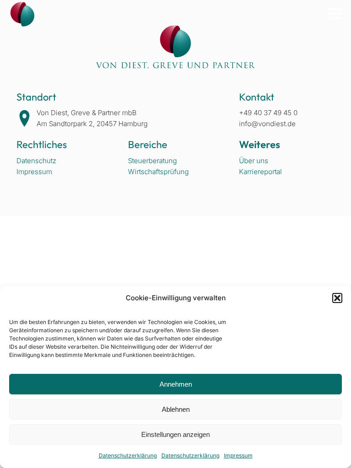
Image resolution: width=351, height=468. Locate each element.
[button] (337, 298)
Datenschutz (36, 160)
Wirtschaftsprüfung (158, 171)
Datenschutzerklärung (128, 455)
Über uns (253, 160)
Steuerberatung (152, 160)
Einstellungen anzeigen (175, 434)
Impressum (238, 455)
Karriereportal (260, 171)
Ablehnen (176, 409)
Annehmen (176, 384)
